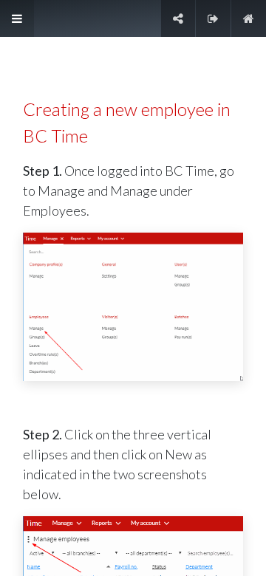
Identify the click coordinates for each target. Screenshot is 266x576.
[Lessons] (17, 18)
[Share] (178, 18)
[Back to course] (248, 18)
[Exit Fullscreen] (213, 18)
